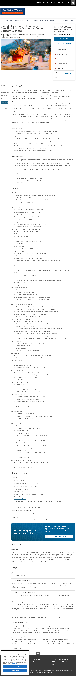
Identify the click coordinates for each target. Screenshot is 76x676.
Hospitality (17, 20)
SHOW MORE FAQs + (17, 649)
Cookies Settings (15, 670)
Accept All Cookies (15, 666)
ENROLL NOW (64, 39)
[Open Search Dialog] (73, 2)
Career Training (31, 661)
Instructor (4, 95)
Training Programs (9, 20)
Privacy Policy (49, 672)
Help (53, 664)
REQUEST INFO (68, 73)
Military (53, 661)
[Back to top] (38, 659)
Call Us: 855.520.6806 (68, 20)
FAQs (2, 98)
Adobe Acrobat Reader (20, 499)
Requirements (5, 92)
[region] (15, 662)
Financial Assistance (56, 663)
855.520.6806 (4, 110)
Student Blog (64, 661)
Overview (3, 85)
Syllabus (3, 89)
